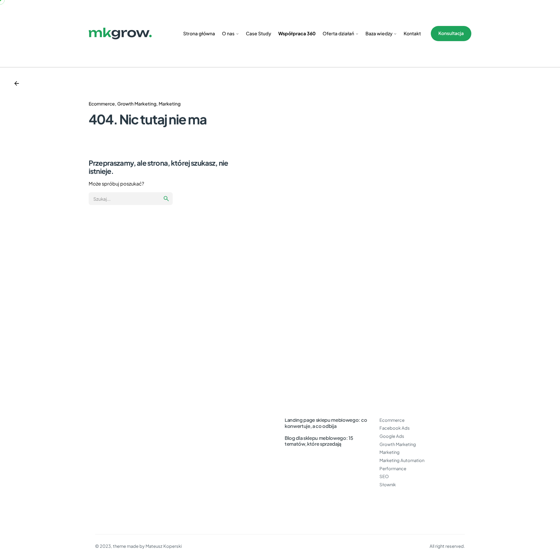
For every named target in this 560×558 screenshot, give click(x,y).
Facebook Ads (394, 428)
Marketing (170, 103)
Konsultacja (451, 33)
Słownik (387, 484)
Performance (392, 468)
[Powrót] (16, 83)
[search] (166, 198)
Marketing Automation (401, 460)
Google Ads (391, 436)
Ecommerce (102, 103)
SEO (384, 476)
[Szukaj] (131, 198)
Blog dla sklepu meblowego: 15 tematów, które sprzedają (319, 441)
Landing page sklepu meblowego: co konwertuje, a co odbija (326, 423)
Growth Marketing (136, 103)
